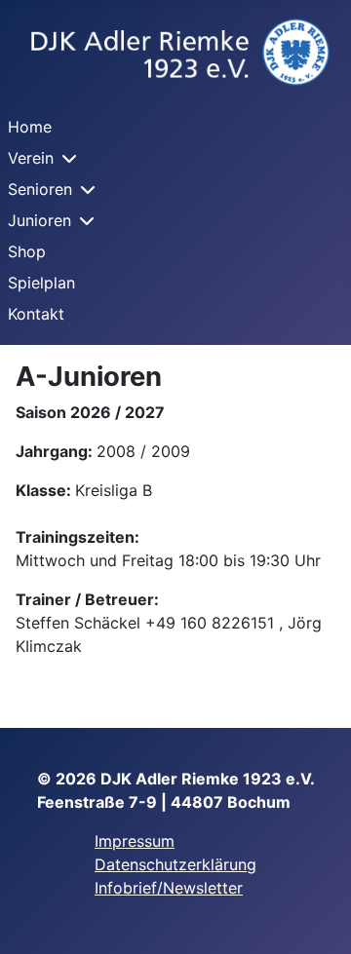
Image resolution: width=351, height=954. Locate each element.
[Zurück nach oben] (316, 917)
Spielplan (41, 282)
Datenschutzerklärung (175, 864)
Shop (27, 251)
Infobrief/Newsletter (169, 887)
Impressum (135, 841)
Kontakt (36, 314)
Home (30, 126)
